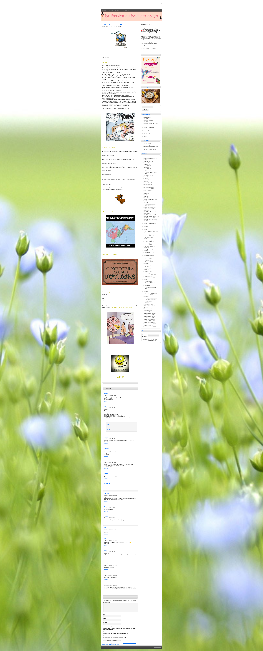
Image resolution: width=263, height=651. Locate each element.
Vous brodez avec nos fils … (150, 204)
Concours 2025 (148, 301)
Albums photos (146, 131)
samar (105, 550)
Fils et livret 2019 (148, 261)
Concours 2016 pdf (148, 235)
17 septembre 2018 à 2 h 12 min (110, 551)
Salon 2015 (145, 229)
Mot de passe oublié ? (152, 340)
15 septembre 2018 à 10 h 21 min (110, 495)
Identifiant (144, 334)
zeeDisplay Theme (157, 647)
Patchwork (145, 196)
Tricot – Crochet (146, 308)
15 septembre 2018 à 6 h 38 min (110, 395)
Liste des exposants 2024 (148, 187)
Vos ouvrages (146, 311)
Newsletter (145, 136)
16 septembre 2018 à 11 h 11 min (110, 540)
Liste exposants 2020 (149, 268)
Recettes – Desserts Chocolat (149, 207)
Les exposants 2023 (148, 285)
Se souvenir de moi (153, 339)
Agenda (144, 156)
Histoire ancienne (146, 184)
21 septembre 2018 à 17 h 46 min (110, 585)
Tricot (144, 307)
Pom (105, 461)
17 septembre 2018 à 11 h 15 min (110, 565)
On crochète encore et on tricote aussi (150, 146)
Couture (145, 176)
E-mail (105, 618)
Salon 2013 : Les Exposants (148, 127)
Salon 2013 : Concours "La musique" (150, 220)
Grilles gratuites (125, 10)
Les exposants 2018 (148, 252)
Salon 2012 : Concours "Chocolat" (150, 216)
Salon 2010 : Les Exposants (148, 211)
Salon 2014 (145, 226)
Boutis (144, 159)
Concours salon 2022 (149, 276)
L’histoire (117, 10)
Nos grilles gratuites (147, 117)
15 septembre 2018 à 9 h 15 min (110, 462)
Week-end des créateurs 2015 (149, 322)
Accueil (104, 10)
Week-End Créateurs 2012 (148, 317)
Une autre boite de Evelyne (148, 148)
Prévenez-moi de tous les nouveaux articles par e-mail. (114, 637)
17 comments (119, 26)
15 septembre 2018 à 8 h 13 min (110, 438)
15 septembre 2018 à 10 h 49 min (110, 507)
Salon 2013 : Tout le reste (148, 224)
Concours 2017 (148, 244)
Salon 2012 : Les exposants (148, 217)
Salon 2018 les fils (148, 253)
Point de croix (146, 202)
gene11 (114, 26)
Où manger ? (147, 302)
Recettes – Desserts (147, 205)
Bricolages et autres (147, 161)
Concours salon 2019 (147, 175)
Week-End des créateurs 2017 (149, 325)
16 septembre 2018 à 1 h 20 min (110, 529)
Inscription (110, 10)
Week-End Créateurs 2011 (148, 316)
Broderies (145, 162)
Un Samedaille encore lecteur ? (149, 149)
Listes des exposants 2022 (150, 277)
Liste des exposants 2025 (148, 188)
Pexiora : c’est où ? (147, 130)
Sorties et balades (146, 304)
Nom (104, 614)
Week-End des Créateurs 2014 (149, 320)
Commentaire (106, 602)
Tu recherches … (146, 310)
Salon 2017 (145, 243)
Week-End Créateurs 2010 (148, 314)
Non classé (145, 193)
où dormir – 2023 (148, 289)
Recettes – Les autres (147, 208)
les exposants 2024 (148, 294)
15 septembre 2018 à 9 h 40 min (110, 485)
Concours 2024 (146, 167)
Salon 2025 (145, 296)
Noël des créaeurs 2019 (147, 191)
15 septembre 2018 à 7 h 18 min (110, 407)
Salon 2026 (147, 170)
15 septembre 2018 (107, 26)
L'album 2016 (147, 240)
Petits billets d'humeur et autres (149, 199)
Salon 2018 (145, 250)
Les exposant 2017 (148, 249)
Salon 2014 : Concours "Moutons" (150, 227)
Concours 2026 (146, 168)
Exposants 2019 (148, 260)
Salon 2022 (145, 273)
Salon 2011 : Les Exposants (148, 214)
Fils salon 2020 (148, 266)
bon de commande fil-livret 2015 (151, 231)
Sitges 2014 (145, 135)
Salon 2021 (145, 269)
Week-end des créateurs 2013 (149, 319)
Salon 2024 (145, 291)
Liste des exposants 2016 (149, 241)
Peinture (145, 197)
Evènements (145, 179)
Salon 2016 (145, 233)
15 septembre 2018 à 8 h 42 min (110, 450)
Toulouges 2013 (146, 133)
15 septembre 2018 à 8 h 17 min (113, 426)
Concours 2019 (148, 258)
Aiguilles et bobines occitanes (149, 158)
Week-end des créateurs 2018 (149, 326)
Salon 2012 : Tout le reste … (149, 219)
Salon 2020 (145, 263)
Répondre (106, 401)
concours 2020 (146, 165)
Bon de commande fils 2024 (150, 293)
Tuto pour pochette (147, 143)
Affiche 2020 (147, 265)
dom (105, 406)
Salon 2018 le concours (148, 255)
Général (144, 181)
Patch (144, 194)
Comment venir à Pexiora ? (150, 299)
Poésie (144, 200)
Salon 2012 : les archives (148, 121)
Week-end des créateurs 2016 (149, 323)
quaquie (106, 437)
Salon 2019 (145, 256)
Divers (144, 178)
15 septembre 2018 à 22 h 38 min (110, 517)
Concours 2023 (148, 281)
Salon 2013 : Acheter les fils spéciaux (150, 128)
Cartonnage (145, 164)
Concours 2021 (148, 271)
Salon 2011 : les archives (148, 120)
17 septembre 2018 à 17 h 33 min (110, 575)
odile (105, 527)
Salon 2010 (145, 210)
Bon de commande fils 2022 (150, 274)
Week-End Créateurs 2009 (148, 313)
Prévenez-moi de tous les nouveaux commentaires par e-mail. (116, 633)
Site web (105, 622)
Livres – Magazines (147, 190)
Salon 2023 (145, 279)
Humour (106, 382)
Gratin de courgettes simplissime (149, 145)
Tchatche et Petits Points (148, 305)
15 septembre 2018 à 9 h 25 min (110, 474)
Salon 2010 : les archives (148, 118)
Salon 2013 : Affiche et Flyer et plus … (151, 125)
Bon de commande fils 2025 (150, 298)
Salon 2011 (145, 213)
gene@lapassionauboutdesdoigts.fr (147, 52)
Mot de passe (144, 336)
